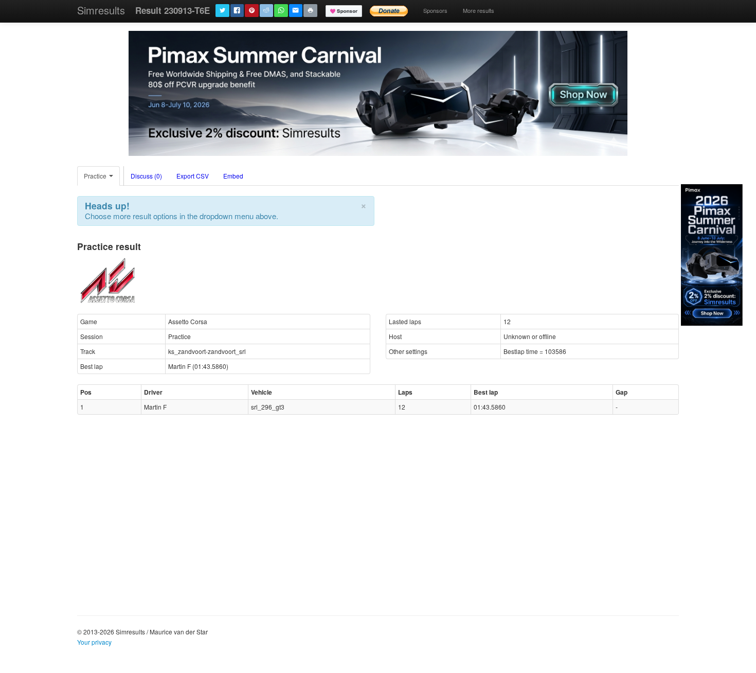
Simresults (101, 10)
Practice (96, 175)
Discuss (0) (146, 175)
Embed (233, 175)
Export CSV (192, 175)
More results (478, 10)
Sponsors (435, 10)
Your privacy (94, 641)
